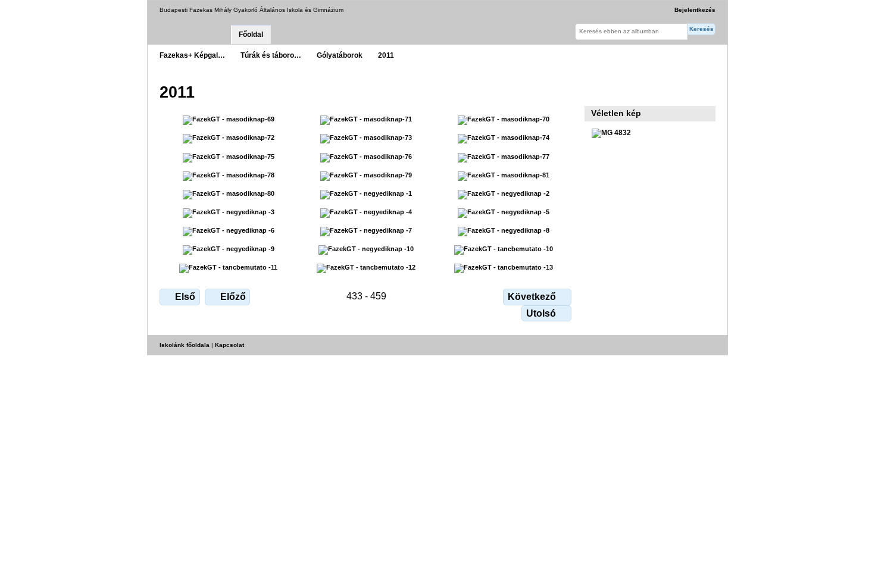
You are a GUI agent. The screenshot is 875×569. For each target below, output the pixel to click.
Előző (233, 297)
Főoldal (251, 34)
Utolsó (541, 313)
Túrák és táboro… (270, 55)
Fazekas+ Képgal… (192, 55)
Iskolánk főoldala (185, 345)
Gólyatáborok (339, 55)
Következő (532, 297)
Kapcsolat (229, 345)
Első (185, 297)
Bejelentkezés (694, 10)
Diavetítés (598, 91)
